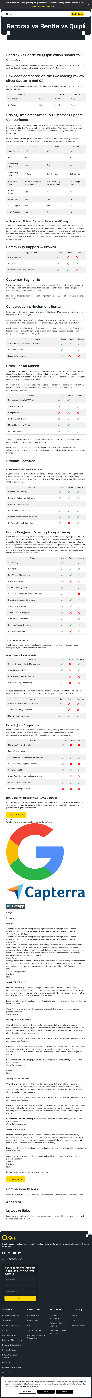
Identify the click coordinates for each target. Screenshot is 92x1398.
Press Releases (78, 1325)
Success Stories (34, 1330)
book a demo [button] (16, 1179)
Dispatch (6, 1362)
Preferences (27, 1391)
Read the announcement (43, 6)
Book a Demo (77, 14)
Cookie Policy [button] (73, 1384)
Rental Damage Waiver (12, 1367)
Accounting (7, 1330)
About (74, 1315)
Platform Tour (33, 1315)
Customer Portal (9, 1335)
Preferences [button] (35, 1386)
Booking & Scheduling (11, 1345)
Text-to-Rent (7, 1320)
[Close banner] (88, 4)
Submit (20, 1298)
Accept (64, 1391)
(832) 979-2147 (15, 1259)
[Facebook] (3, 1253)
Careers (75, 1320)
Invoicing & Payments (11, 1325)
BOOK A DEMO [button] (16, 815)
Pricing (30, 1325)
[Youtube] (14, 1253)
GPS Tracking (8, 1372)
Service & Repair (9, 1350)
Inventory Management (12, 1340)
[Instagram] (9, 1253)
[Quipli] (7, 14)
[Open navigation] (87, 14)
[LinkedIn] (19, 1253)
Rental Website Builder (11, 1315)
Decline (46, 1391)
